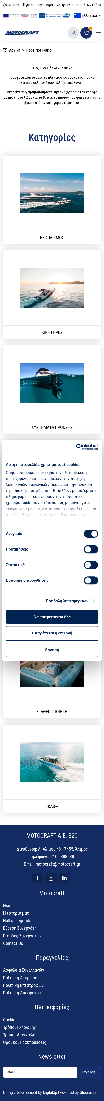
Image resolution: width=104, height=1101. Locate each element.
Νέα (6, 905)
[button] (86, 33)
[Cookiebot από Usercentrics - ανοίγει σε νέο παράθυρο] (76, 447)
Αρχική (14, 50)
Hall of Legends (17, 920)
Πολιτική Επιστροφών (23, 985)
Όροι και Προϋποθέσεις (24, 1042)
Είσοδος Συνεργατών (22, 935)
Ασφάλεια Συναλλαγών (23, 970)
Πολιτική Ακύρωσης (21, 977)
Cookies (10, 1019)
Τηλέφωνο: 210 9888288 (52, 856)
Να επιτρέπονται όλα (52, 617)
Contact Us (13, 943)
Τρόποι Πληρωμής (19, 1027)
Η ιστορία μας (16, 913)
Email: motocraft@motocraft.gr (52, 864)
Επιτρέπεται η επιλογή (52, 633)
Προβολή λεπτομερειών (67, 601)
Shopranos (88, 1092)
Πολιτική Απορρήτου (22, 992)
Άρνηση (52, 650)
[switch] (91, 549)
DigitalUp (50, 1092)
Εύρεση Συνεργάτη (20, 928)
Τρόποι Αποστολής (20, 1034)
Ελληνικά (88, 15)
